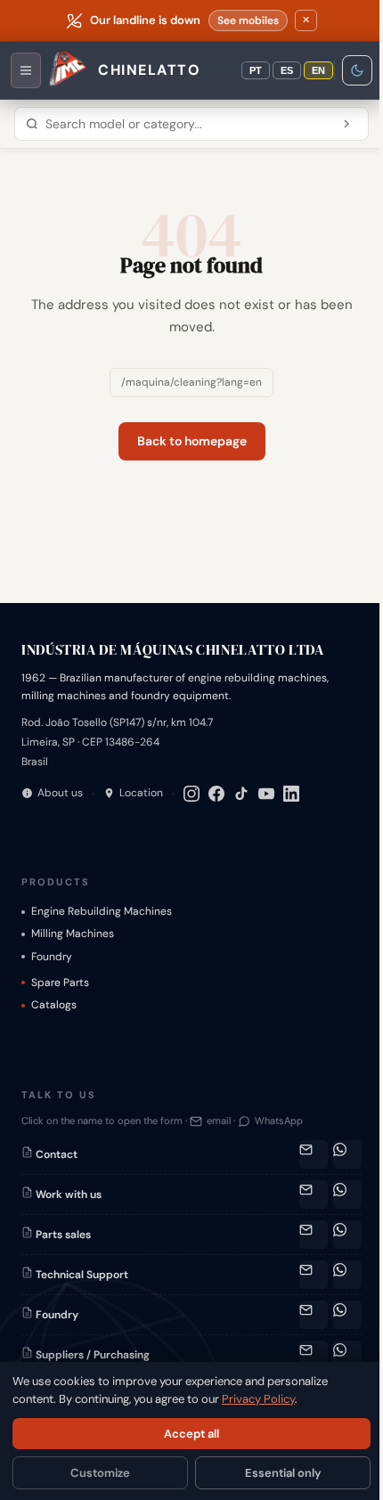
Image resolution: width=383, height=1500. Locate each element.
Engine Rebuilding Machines (101, 911)
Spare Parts (60, 982)
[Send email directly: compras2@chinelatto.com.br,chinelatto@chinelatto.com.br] (313, 1355)
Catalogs (54, 1005)
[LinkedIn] (291, 794)
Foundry (51, 957)
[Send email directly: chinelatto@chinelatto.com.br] (313, 1194)
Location (141, 793)
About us (60, 793)
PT (255, 70)
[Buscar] (346, 124)
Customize (100, 1472)
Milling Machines (72, 933)
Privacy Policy (258, 1398)
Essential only (283, 1472)
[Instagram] (191, 794)
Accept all (191, 1433)
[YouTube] (266, 794)
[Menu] (26, 70)
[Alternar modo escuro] (357, 70)
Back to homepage (192, 441)
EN (318, 70)
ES (287, 70)
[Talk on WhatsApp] (347, 1154)
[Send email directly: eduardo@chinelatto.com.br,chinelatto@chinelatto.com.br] (313, 1314)
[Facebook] (216, 794)
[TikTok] (241, 794)
